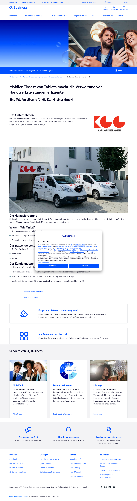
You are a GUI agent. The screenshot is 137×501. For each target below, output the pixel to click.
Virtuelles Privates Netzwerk (50, 459)
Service (121, 15)
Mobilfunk (13, 15)
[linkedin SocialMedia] (110, 487)
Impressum (13, 487)
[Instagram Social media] (106, 487)
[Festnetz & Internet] (68, 389)
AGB (20, 487)
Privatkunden (13, 2)
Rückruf (121, 70)
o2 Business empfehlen (18, 472)
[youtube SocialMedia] (114, 487)
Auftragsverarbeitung (41, 487)
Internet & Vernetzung (34, 15)
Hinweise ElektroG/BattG (60, 487)
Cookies (86, 487)
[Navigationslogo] (18, 7)
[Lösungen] (109, 389)
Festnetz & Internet (16, 463)
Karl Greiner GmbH (31, 297)
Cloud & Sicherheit (58, 15)
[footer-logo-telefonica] (18, 497)
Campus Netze (78, 15)
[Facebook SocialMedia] (102, 487)
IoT (93, 15)
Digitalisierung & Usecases (50, 472)
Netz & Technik (75, 472)
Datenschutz (28, 487)
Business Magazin (76, 476)
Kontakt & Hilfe (75, 459)
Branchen (106, 15)
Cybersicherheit (45, 463)
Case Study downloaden (33, 291)
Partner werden (76, 487)
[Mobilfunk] (28, 389)
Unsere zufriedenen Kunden (110, 470)
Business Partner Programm (110, 459)
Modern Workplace (47, 467)
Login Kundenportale (78, 463)
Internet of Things (16, 467)
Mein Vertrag (75, 467)
